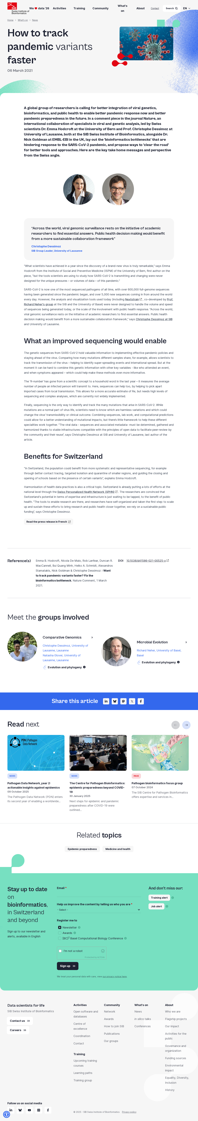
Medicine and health (117, 849)
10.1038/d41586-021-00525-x (146, 560)
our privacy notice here (115, 976)
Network (109, 1011)
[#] (123, 701)
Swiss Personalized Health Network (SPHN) (85, 491)
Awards (67, 933)
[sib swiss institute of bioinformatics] (10, 1110)
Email (61, 888)
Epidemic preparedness (82, 849)
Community (101, 8)
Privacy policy (129, 1112)
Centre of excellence (80, 1026)
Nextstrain (132, 299)
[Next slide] (186, 725)
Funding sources (175, 1058)
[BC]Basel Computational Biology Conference (92, 938)
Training (79, 8)
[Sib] (20, 1110)
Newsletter (69, 927)
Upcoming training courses (85, 1063)
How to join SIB (114, 1026)
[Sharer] (141, 701)
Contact (155, 8)
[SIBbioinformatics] (48, 1110)
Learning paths (82, 1073)
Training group (82, 1080)
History (169, 1090)
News (35, 20)
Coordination (81, 1036)
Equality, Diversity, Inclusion (177, 1080)
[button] (84, 667)
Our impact (172, 1026)
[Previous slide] (175, 725)
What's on (122, 8)
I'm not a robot (73, 951)
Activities (59, 8)
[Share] (132, 701)
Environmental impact (174, 1068)
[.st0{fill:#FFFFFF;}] (38, 1110)
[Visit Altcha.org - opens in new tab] (103, 951)
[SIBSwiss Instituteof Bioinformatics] (29, 1110)
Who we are (172, 1011)
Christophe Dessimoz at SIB (154, 319)
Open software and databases (85, 1014)
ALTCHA (101, 957)
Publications (112, 1033)
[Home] (18, 8)
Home (10, 20)
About (140, 8)
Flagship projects (176, 1019)
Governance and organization (175, 1048)
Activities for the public (175, 1036)
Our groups (111, 1041)
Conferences (142, 1026)
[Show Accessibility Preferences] (6, 1114)
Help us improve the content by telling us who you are (93, 904)
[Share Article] (106, 701)
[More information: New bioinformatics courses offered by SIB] (172, 897)
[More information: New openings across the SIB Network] (167, 906)
